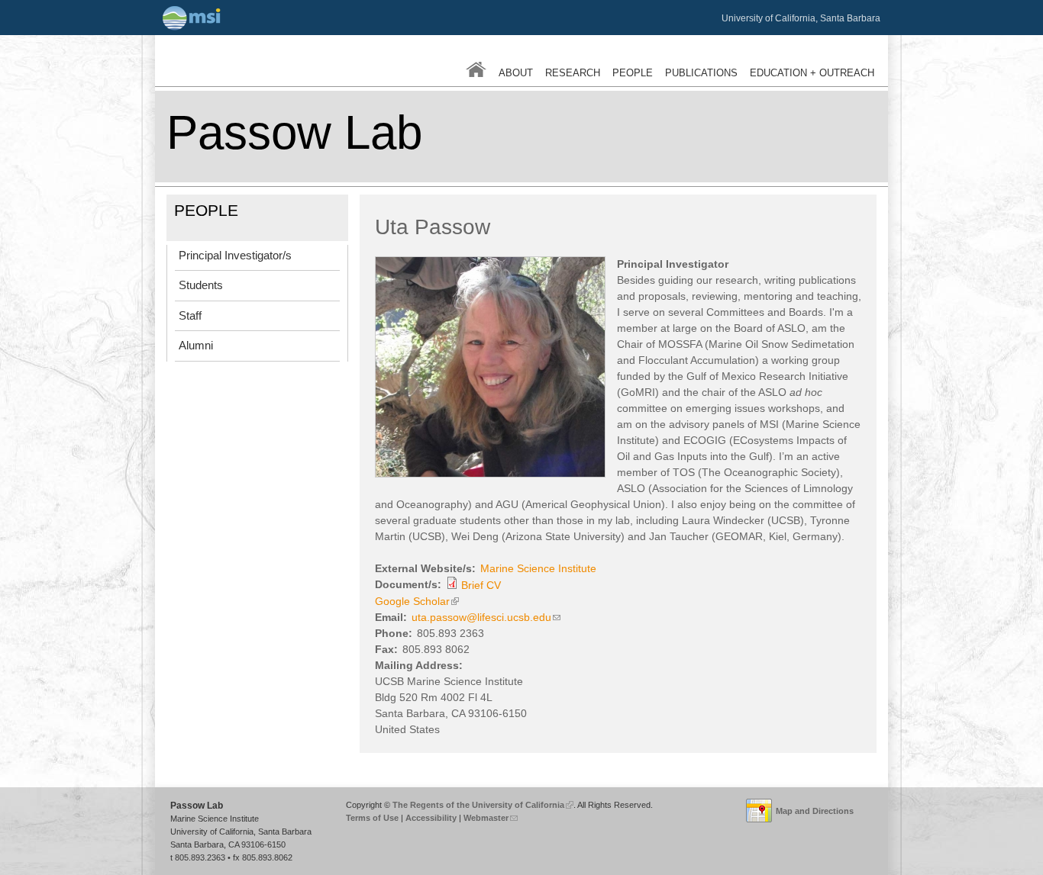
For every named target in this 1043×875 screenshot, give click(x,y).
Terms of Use (372, 817)
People (632, 73)
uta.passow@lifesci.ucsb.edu (486, 617)
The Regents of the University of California (481, 804)
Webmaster (489, 817)
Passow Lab (294, 132)
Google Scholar (415, 601)
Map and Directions (815, 810)
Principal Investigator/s (235, 255)
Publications (701, 73)
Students (201, 284)
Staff (190, 315)
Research (572, 73)
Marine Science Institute (538, 568)
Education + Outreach (812, 73)
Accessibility (431, 817)
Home (476, 69)
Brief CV (481, 585)
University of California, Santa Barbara (801, 18)
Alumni (196, 345)
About (516, 73)
